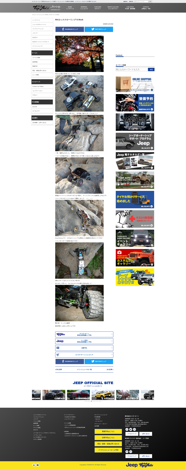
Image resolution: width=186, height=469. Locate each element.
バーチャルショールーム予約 (108, 450)
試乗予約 (131, 1)
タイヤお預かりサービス (39, 437)
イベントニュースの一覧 (84, 369)
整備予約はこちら (108, 431)
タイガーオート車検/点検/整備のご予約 (84, 334)
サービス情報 (36, 57)
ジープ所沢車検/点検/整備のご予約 (84, 341)
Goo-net (34, 106)
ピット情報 (35, 75)
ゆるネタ (34, 37)
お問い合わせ (145, 434)
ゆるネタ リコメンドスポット (40, 41)
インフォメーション (38, 28)
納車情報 (34, 62)
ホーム (33, 14)
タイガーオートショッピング (84, 355)
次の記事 (109, 369)
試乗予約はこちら (108, 437)
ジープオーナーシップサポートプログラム (44, 433)
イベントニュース (40, 14)
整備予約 (125, 1)
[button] (85, 401)
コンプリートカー (37, 91)
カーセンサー (36, 111)
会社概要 (96, 426)
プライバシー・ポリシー (100, 423)
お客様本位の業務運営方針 (72, 433)
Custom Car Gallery (37, 86)
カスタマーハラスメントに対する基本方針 (76, 435)
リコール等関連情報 (70, 425)
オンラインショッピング (100, 414)
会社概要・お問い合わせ (39, 122)
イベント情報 (36, 421)
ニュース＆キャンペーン (39, 24)
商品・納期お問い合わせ (39, 70)
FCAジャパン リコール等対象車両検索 (75, 427)
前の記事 (59, 369)
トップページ (36, 20)
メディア (34, 33)
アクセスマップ (131, 434)
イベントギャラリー (69, 414)
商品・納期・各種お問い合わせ (108, 444)
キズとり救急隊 (37, 439)
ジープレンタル (37, 435)
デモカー (34, 95)
